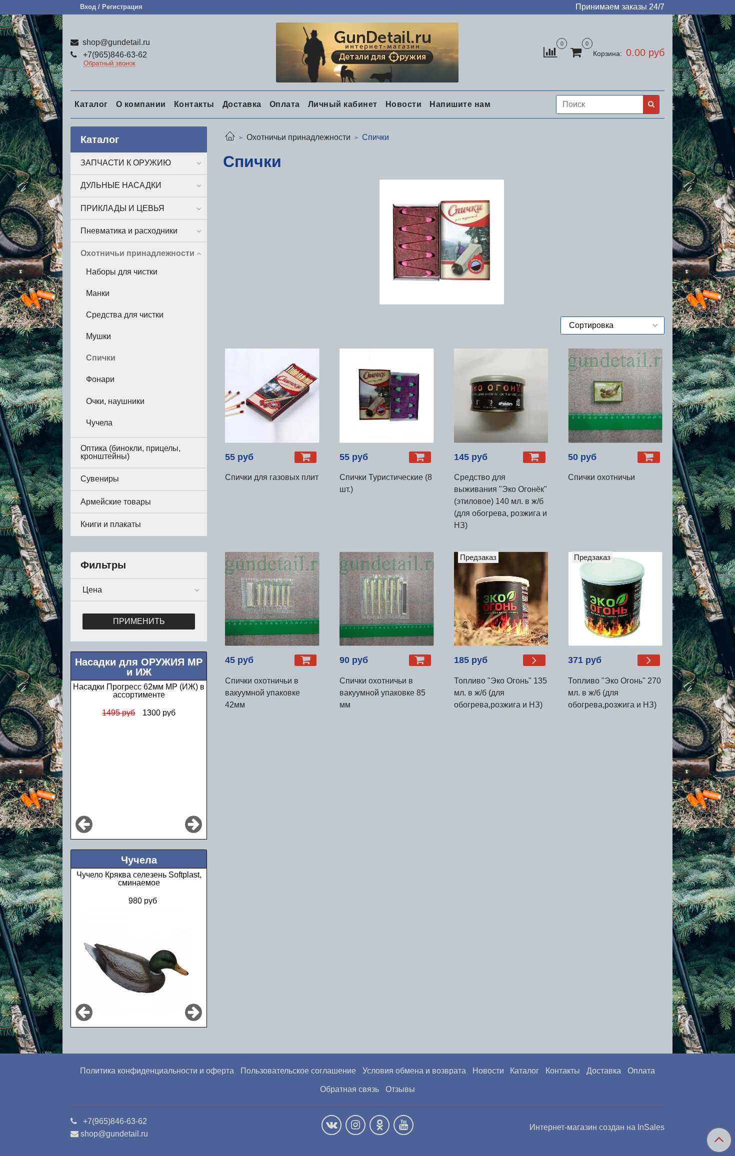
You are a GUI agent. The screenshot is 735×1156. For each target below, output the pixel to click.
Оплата (285, 104)
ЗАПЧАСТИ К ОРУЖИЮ (125, 162)
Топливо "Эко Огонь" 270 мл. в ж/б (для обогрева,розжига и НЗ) (614, 692)
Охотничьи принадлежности (298, 137)
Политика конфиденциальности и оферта (157, 1070)
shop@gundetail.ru (115, 42)
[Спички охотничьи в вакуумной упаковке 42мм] (272, 599)
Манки (98, 293)
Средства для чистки (125, 314)
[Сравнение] (550, 52)
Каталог (91, 104)
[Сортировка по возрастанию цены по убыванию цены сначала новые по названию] (612, 325)
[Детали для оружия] (367, 50)
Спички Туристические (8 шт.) (386, 483)
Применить (139, 621)
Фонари (100, 379)
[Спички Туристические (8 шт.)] (387, 395)
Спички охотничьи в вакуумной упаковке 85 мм (383, 692)
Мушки (98, 336)
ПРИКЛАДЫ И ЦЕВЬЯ (122, 208)
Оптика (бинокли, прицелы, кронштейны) (130, 452)
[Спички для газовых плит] (272, 395)
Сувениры (99, 478)
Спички (101, 358)
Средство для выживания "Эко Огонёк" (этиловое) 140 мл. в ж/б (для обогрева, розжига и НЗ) (500, 501)
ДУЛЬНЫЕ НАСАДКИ (121, 185)
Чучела (99, 422)
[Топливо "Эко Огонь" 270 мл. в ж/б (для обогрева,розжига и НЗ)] (649, 660)
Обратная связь (349, 1089)
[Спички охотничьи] (615, 395)
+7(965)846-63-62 (114, 54)
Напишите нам (460, 104)
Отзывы (400, 1089)
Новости (404, 104)
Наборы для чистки (122, 272)
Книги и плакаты (110, 524)
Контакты (194, 104)
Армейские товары (115, 502)
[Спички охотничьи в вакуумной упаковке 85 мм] (387, 599)
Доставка (242, 104)
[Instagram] (356, 1125)
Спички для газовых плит (271, 477)
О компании (141, 104)
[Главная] (230, 137)
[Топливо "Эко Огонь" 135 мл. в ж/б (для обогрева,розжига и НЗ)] (534, 660)
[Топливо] (501, 599)
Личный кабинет (343, 104)
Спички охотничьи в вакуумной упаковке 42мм (262, 692)
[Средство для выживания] (501, 395)
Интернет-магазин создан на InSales (597, 1128)
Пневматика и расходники (129, 230)
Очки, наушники (115, 401)
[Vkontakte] (332, 1125)
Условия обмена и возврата (414, 1070)
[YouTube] (404, 1125)
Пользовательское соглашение (298, 1070)
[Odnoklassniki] (380, 1125)
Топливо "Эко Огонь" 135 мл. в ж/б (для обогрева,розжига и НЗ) (500, 692)
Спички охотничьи (601, 477)
